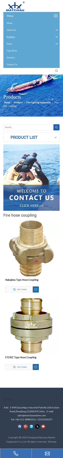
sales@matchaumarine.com (31, 415)
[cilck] (31, 177)
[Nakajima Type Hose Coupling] (31, 247)
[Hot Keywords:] (56, 71)
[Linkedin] (31, 426)
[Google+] (26, 426)
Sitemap (52, 441)
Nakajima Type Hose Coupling (21, 279)
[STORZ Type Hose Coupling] (31, 325)
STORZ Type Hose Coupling (20, 357)
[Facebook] (20, 426)
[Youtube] (43, 426)
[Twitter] (37, 426)
